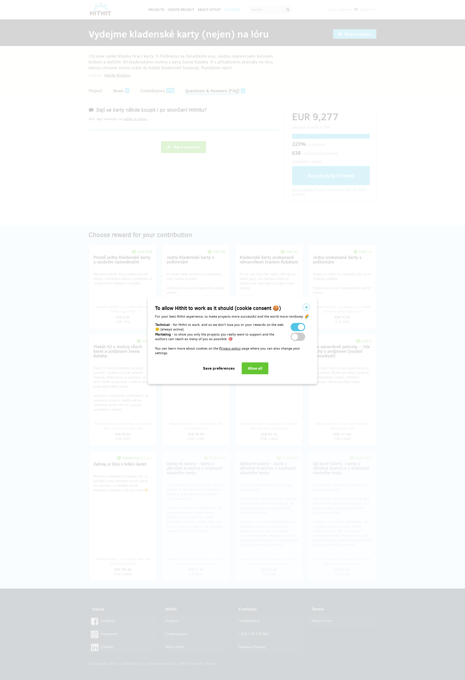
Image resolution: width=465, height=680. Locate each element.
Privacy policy (230, 348)
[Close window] (306, 307)
